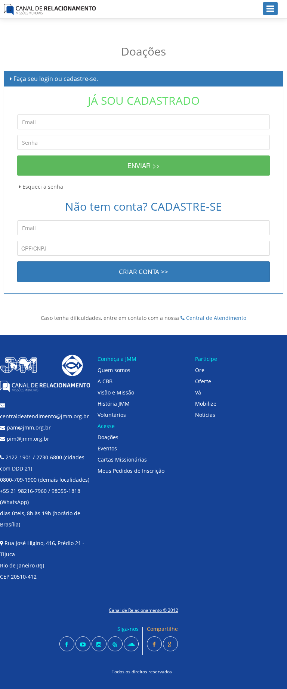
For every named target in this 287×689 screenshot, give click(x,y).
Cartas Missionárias (122, 459)
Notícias (205, 414)
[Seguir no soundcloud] (131, 643)
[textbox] (143, 248)
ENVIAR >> (143, 165)
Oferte (203, 381)
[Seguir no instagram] (99, 643)
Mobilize (205, 403)
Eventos (107, 448)
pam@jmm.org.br (28, 427)
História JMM (114, 403)
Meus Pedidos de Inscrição (131, 470)
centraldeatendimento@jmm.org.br (44, 416)
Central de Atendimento (215, 317)
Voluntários (112, 414)
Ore (199, 370)
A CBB (105, 381)
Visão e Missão (116, 392)
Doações (108, 437)
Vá (198, 392)
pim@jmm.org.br (27, 438)
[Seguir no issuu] (115, 643)
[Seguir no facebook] (66, 643)
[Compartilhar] (154, 643)
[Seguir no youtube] (82, 643)
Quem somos (114, 370)
